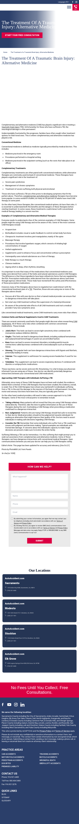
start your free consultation (22, 35)
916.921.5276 (10, 784)
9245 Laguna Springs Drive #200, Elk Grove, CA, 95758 (23, 663)
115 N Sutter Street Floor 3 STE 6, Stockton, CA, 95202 (23, 638)
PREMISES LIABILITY (10, 766)
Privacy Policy (45, 731)
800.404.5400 (15, 780)
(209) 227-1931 (11, 615)
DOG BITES (6, 763)
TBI (30, 289)
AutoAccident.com (14, 578)
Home (5, 52)
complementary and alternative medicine (40, 196)
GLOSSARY (6, 801)
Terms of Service (62, 731)
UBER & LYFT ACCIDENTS (50, 763)
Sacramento (12, 583)
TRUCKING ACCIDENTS (49, 754)
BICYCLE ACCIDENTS (48, 757)
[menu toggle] (69, 7)
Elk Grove (10, 658)
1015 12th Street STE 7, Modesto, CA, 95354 (20, 613)
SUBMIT (39, 540)
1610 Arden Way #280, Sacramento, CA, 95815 (21, 587)
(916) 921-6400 (11, 590)
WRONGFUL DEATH (47, 760)
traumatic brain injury (10, 127)
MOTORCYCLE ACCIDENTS (13, 757)
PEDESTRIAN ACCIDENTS (12, 760)
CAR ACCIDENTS (9, 754)
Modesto (10, 608)
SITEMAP (5, 797)
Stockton (10, 633)
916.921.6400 (13, 777)
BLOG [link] (4, 794)
